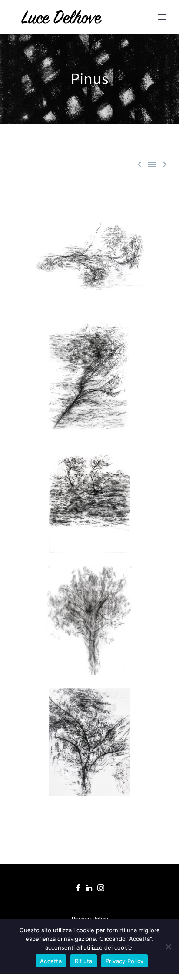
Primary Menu (162, 17)
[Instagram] (100, 887)
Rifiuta (84, 960)
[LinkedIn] (89, 887)
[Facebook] (78, 887)
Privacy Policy (125, 960)
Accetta (51, 960)
